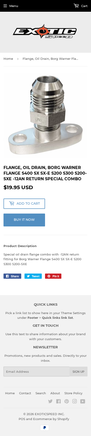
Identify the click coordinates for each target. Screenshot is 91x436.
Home (8, 58)
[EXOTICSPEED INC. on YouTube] (82, 402)
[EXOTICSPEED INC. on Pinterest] (66, 402)
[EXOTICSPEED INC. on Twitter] (50, 402)
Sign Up (78, 371)
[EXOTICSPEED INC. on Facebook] (58, 402)
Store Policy (73, 393)
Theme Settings (73, 313)
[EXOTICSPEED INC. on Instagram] (74, 402)
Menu (13, 6)
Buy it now (24, 220)
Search (40, 393)
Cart (84, 6)
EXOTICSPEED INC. (49, 414)
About (55, 393)
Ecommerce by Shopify (51, 419)
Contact (25, 393)
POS (22, 419)
